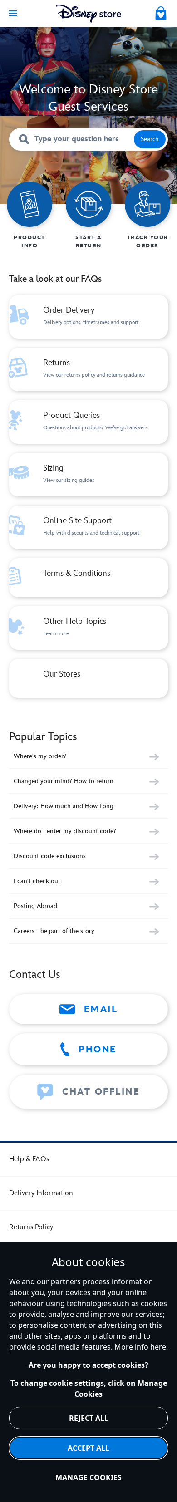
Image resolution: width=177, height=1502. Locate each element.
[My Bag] (161, 12)
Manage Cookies (88, 1477)
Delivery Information (41, 1193)
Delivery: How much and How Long (63, 806)
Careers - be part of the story (54, 931)
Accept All (88, 1448)
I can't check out (37, 881)
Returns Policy (31, 1227)
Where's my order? (40, 756)
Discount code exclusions (50, 856)
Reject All (88, 1418)
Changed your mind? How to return (63, 781)
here (158, 1347)
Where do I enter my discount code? (65, 831)
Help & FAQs (29, 1159)
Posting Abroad (35, 906)
